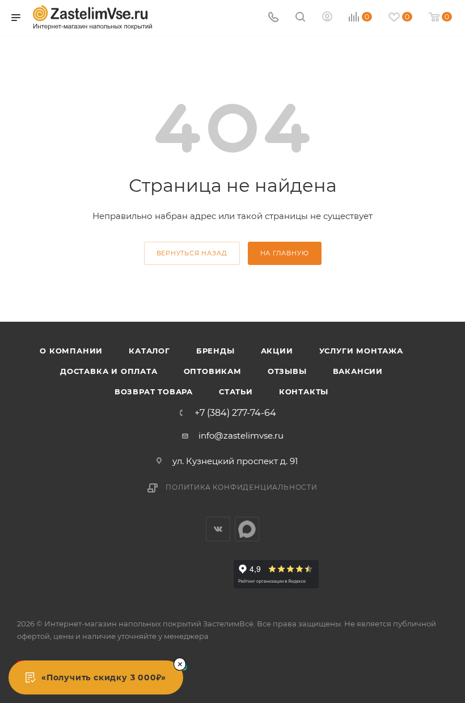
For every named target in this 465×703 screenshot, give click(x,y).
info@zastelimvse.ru (241, 435)
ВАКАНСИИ (358, 371)
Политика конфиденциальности (242, 487)
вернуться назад (192, 253)
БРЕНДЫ (215, 350)
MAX (247, 529)
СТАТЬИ (236, 391)
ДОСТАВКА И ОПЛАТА (109, 371)
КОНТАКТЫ (303, 391)
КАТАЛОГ (149, 350)
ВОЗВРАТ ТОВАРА (154, 391)
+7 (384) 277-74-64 (235, 413)
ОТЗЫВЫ (287, 371)
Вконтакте (218, 529)
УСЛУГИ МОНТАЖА (361, 350)
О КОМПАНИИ (71, 350)
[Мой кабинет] (327, 17)
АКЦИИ (277, 350)
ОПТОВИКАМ (213, 371)
